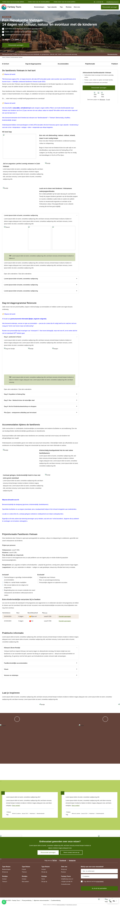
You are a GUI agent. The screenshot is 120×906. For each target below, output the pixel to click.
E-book (24, 869)
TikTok (54, 860)
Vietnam (8, 57)
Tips (61, 7)
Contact (4, 879)
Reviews (69, 7)
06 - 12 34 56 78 (98, 2)
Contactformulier (65, 884)
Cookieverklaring (55, 900)
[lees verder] (16, 805)
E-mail (108, 99)
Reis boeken (25, 881)
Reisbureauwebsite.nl (61, 904)
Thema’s (4, 881)
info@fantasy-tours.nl (112, 2)
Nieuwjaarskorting (112, 54)
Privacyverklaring (26, 900)
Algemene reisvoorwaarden (41, 900)
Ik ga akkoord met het (94, 881)
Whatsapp (102, 99)
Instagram (72, 860)
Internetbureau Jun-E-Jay (71, 904)
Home (3, 57)
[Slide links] (17, 719)
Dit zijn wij (5, 872)
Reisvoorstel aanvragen (109, 7)
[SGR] (99, 93)
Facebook (62, 860)
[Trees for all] (102, 95)
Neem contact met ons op (71, 852)
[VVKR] (95, 95)
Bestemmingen (39, 7)
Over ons (77, 7)
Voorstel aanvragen (65, 616)
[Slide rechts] (105, 719)
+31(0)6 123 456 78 (66, 881)
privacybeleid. (100, 881)
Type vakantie (52, 7)
